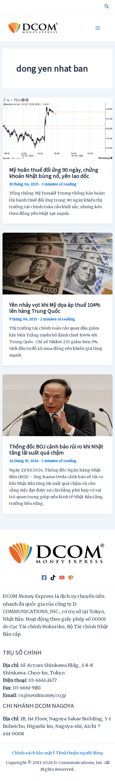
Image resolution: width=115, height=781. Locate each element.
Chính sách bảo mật (32, 752)
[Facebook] (44, 577)
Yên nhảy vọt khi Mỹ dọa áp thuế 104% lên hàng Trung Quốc (54, 307)
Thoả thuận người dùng (79, 752)
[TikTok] (53, 577)
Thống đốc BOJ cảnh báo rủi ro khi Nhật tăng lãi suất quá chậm (56, 449)
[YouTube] (62, 577)
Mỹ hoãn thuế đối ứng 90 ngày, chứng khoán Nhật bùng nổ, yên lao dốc (53, 172)
